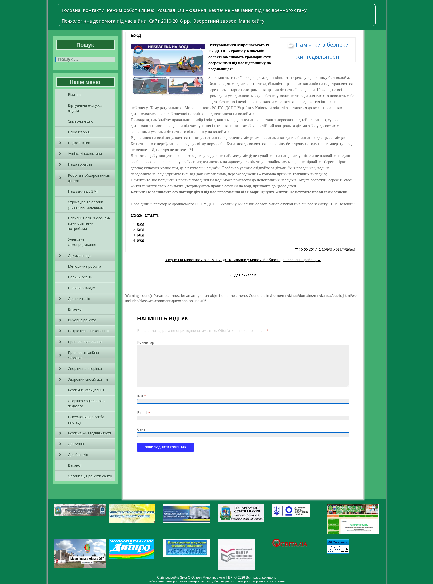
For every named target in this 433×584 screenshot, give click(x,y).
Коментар (145, 342)
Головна (71, 10)
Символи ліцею (80, 121)
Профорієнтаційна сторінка (83, 355)
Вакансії (75, 465)
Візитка (74, 94)
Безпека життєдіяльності (89, 433)
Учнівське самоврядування (82, 242)
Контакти (93, 10)
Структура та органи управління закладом (86, 205)
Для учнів (76, 443)
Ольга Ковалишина (338, 249)
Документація (79, 255)
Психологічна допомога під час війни (104, 21)
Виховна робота (82, 320)
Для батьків (78, 454)
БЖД (140, 224)
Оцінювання (192, 10)
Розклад (166, 10)
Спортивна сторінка (85, 368)
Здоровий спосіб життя (88, 379)
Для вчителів (79, 298)
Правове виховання (85, 341)
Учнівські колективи (85, 153)
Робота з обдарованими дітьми (89, 178)
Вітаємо (75, 309)
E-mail (143, 412)
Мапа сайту (251, 21)
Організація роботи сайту (90, 476)
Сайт (141, 429)
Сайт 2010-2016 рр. (170, 21)
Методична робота (84, 266)
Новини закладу (81, 287)
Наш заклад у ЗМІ (83, 191)
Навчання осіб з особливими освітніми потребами (89, 223)
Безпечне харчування (86, 390)
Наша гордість (80, 164)
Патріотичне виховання (88, 330)
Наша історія (79, 132)
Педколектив (79, 142)
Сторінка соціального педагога (86, 403)
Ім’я (141, 396)
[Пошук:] (85, 59)
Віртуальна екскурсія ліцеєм (85, 108)
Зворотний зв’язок (214, 21)
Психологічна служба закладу (86, 419)
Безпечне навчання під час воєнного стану (258, 10)
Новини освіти (80, 277)
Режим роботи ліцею (131, 10)
